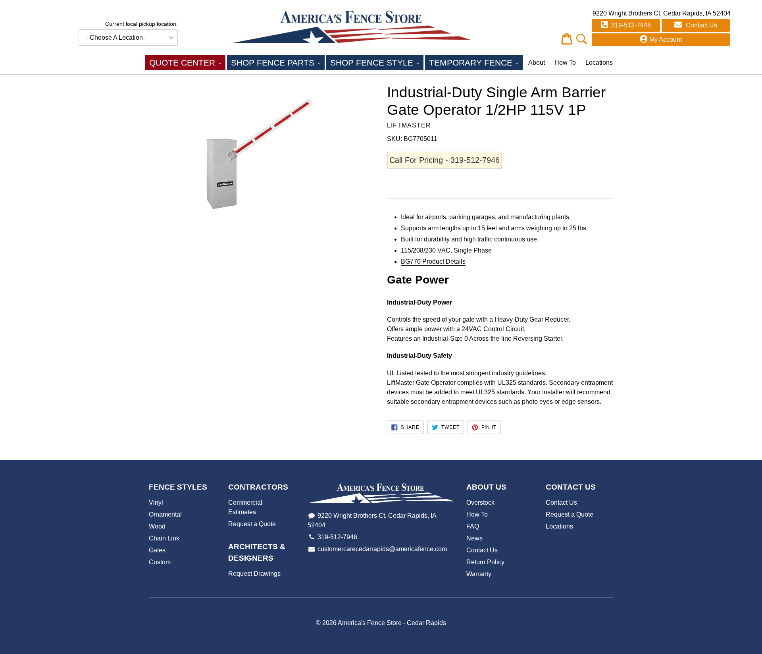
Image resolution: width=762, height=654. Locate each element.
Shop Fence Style (376, 62)
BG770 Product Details (433, 261)
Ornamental (165, 514)
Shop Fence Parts (278, 62)
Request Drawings (254, 573)
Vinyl (156, 502)
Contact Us (700, 25)
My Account (665, 39)
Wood (157, 526)
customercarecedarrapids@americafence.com (382, 549)
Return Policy (485, 562)
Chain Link (164, 538)
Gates (157, 550)
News (474, 538)
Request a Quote (252, 524)
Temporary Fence (476, 62)
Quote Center (187, 62)
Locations (599, 62)
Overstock (480, 502)
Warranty (478, 574)
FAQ (472, 526)
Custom (160, 562)
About (536, 62)
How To (565, 62)
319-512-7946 (630, 25)
